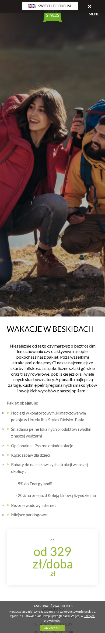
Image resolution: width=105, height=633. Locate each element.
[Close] (89, 6)
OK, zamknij (53, 627)
